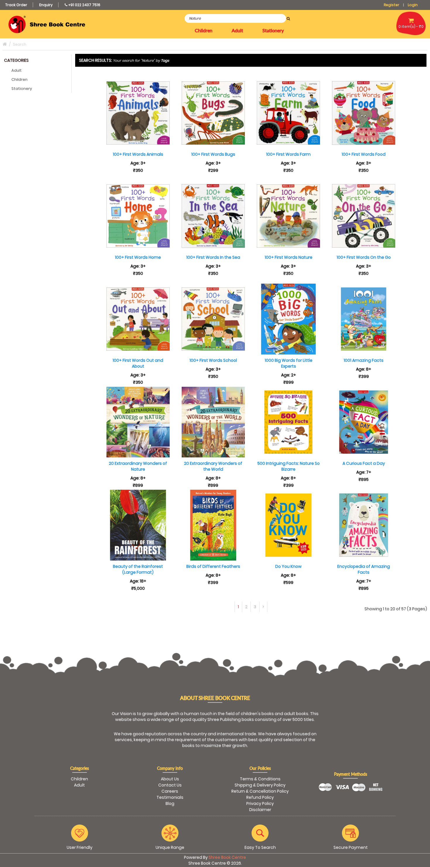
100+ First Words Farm (288, 154)
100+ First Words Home (138, 257)
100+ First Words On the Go (364, 257)
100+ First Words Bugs (213, 154)
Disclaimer (260, 810)
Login (413, 4)
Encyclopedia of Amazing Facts (363, 569)
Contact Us (170, 785)
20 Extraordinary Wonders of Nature (138, 466)
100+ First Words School (213, 360)
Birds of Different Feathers (213, 566)
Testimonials (169, 797)
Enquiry (46, 4)
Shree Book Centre (227, 857)
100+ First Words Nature (288, 257)
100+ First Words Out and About (138, 363)
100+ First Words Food (364, 154)
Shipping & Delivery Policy (260, 785)
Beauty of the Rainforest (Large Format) (138, 569)
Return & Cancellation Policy (260, 791)
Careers (169, 791)
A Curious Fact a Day (364, 463)
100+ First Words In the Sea (213, 257)
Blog (170, 803)
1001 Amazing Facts (363, 360)
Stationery (21, 88)
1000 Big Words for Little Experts (288, 363)
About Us (170, 779)
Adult (16, 70)
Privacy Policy (260, 803)
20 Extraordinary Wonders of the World (213, 466)
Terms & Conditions (260, 779)
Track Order (16, 4)
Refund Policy (260, 797)
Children (19, 79)
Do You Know (288, 566)
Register (391, 4)
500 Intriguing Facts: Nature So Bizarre (288, 466)
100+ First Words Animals (138, 154)
